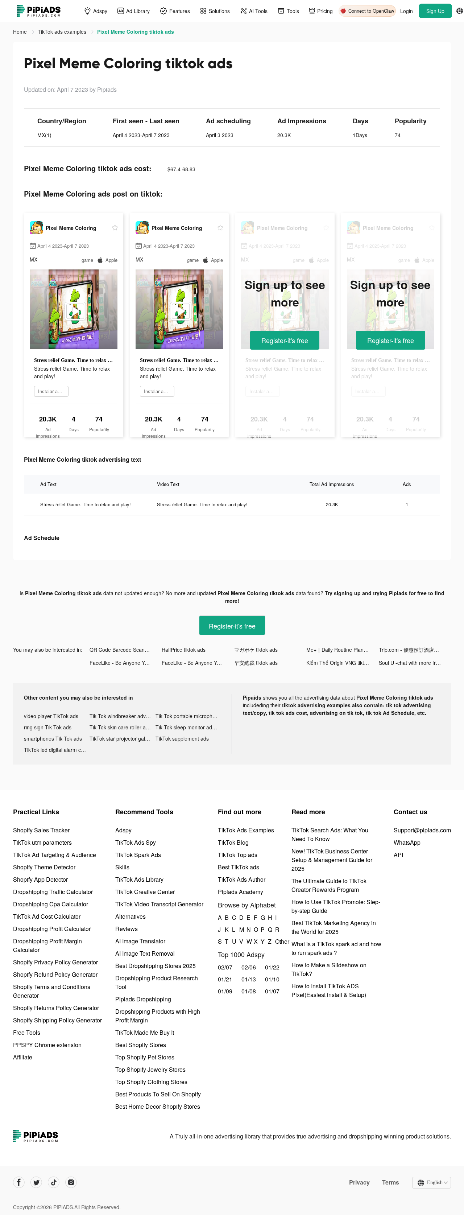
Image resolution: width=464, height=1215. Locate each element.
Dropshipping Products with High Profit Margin (157, 1015)
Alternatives (130, 916)
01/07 (272, 991)
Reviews (126, 928)
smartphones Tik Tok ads (53, 738)
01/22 (272, 967)
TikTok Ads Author (241, 879)
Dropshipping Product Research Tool (156, 982)
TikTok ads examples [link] (63, 31)
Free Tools (26, 1032)
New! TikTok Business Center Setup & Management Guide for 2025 (331, 860)
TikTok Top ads (237, 855)
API (398, 855)
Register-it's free (284, 340)
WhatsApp (407, 842)
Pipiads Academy (240, 891)
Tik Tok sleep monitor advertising (188, 727)
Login (406, 11)
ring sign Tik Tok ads (47, 727)
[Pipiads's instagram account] (71, 1182)
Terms (390, 1182)
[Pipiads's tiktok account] (53, 1182)
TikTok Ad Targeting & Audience (54, 855)
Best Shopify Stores (140, 1045)
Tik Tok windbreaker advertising (122, 716)
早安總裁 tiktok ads (256, 662)
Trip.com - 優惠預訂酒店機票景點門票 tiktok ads (415, 649)
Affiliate (22, 1057)
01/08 (248, 991)
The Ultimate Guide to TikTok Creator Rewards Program (328, 885)
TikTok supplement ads (182, 738)
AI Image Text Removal (145, 953)
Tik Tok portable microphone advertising (188, 716)
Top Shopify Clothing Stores (151, 1082)
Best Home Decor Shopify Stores (157, 1106)
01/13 (248, 979)
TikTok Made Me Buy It (144, 1032)
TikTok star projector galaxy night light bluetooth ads (122, 738)
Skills (122, 867)
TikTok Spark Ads (138, 855)
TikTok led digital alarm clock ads (57, 749)
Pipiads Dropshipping (143, 999)
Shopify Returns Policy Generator (56, 1008)
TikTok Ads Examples (246, 830)
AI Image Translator (140, 941)
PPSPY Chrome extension (47, 1045)
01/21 (225, 979)
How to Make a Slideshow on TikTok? (328, 969)
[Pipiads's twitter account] (36, 1182)
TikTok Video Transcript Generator (159, 904)
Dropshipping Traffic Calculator (53, 891)
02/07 (225, 967)
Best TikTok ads (238, 867)
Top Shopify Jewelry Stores (150, 1069)
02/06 (248, 967)
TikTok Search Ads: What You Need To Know (329, 834)
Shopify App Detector (40, 879)
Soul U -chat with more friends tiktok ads (415, 662)
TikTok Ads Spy (135, 842)
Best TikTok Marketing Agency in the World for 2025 (333, 927)
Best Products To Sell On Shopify (158, 1094)
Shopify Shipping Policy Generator (57, 1020)
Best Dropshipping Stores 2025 (155, 965)
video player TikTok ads (51, 716)
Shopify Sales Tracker (41, 830)
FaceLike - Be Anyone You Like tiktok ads (126, 662)
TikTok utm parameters (42, 842)
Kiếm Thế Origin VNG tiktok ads (342, 662)
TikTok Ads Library (139, 879)
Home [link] (20, 31)
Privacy (359, 1182)
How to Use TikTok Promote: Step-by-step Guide (335, 906)
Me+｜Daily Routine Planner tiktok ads (342, 649)
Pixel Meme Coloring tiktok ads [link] (135, 31)
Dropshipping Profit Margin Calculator (47, 945)
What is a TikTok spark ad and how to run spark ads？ (336, 948)
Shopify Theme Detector (44, 867)
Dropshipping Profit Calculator (52, 928)
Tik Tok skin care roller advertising (122, 727)
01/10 (272, 979)
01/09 (225, 991)
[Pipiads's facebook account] (19, 1182)
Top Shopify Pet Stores (144, 1057)
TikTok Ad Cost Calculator (46, 916)
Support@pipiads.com (422, 830)
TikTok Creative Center (145, 891)
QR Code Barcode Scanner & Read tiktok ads (126, 649)
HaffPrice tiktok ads (184, 649)
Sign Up (435, 11)
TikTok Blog (233, 842)
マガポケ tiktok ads (256, 649)
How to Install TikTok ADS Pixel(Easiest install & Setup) (328, 990)
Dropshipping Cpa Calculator (50, 904)
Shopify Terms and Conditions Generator (51, 991)
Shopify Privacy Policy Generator (55, 962)
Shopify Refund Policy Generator (55, 974)
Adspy (123, 830)
